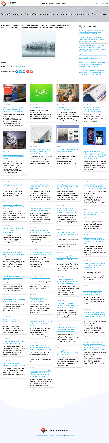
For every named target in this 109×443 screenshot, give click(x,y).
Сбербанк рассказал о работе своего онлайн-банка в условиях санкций (67, 234)
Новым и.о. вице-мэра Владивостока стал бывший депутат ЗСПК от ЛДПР (39, 299)
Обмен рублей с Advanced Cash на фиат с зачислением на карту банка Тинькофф (67, 352)
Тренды (51, 3)
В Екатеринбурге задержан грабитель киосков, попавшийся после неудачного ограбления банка (94, 240)
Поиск (97, 3)
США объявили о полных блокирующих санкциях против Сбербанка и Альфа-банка (66, 281)
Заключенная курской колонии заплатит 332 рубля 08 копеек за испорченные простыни (67, 257)
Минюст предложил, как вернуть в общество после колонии (40, 209)
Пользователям (60, 435)
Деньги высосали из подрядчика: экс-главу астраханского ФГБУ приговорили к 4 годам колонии (14, 109)
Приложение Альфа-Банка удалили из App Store (12, 320)
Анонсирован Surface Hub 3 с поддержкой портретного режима (14, 364)
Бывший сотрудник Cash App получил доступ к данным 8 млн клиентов (13, 206)
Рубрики (57, 3)
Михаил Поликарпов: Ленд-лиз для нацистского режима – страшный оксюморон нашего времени (93, 215)
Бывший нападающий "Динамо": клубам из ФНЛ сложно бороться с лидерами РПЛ (14, 254)
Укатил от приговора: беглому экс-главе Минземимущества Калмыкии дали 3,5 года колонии (94, 186)
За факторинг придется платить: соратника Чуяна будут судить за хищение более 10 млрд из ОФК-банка (94, 315)
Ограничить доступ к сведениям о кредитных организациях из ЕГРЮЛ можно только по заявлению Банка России (94, 291)
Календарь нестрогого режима (13, 185)
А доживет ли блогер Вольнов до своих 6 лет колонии (14, 300)
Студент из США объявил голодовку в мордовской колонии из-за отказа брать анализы (67, 305)
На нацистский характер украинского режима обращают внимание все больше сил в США (41, 347)
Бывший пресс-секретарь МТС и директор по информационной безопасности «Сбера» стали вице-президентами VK (40, 373)
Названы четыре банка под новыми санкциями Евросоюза (40, 231)
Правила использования (42, 435)
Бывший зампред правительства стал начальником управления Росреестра (13, 278)
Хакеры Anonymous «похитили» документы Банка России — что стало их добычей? (67, 186)
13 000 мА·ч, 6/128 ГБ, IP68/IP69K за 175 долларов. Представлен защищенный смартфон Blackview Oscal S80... (91, 31)
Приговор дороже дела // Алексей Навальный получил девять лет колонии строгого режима (41, 151)
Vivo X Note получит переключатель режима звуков (40, 277)
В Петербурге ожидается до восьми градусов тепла (65, 108)
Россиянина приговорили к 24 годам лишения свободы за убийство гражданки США (93, 109)
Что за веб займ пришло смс (39, 107)
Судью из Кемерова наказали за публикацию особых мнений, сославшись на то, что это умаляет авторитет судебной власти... (92, 72)
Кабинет (105, 3)
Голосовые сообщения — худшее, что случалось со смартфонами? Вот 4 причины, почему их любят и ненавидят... (92, 39)
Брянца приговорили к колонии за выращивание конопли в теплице (41, 253)
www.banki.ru (11, 62)
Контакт (64, 3)
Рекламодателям (69, 435)
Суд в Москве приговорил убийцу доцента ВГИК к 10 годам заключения (67, 151)
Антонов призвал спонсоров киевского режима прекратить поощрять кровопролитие (66, 329)
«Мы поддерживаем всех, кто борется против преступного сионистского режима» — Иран (66, 210)
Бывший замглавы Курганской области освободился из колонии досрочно (14, 156)
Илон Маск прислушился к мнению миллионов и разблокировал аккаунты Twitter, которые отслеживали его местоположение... (93, 64)
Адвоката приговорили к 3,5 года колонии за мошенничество (14, 342)
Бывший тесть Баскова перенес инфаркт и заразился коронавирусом (13, 230)
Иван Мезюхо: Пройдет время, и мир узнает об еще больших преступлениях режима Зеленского (94, 266)
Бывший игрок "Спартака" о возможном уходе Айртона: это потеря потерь (40, 186)
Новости (44, 3)
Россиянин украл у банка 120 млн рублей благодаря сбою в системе (41, 323)
